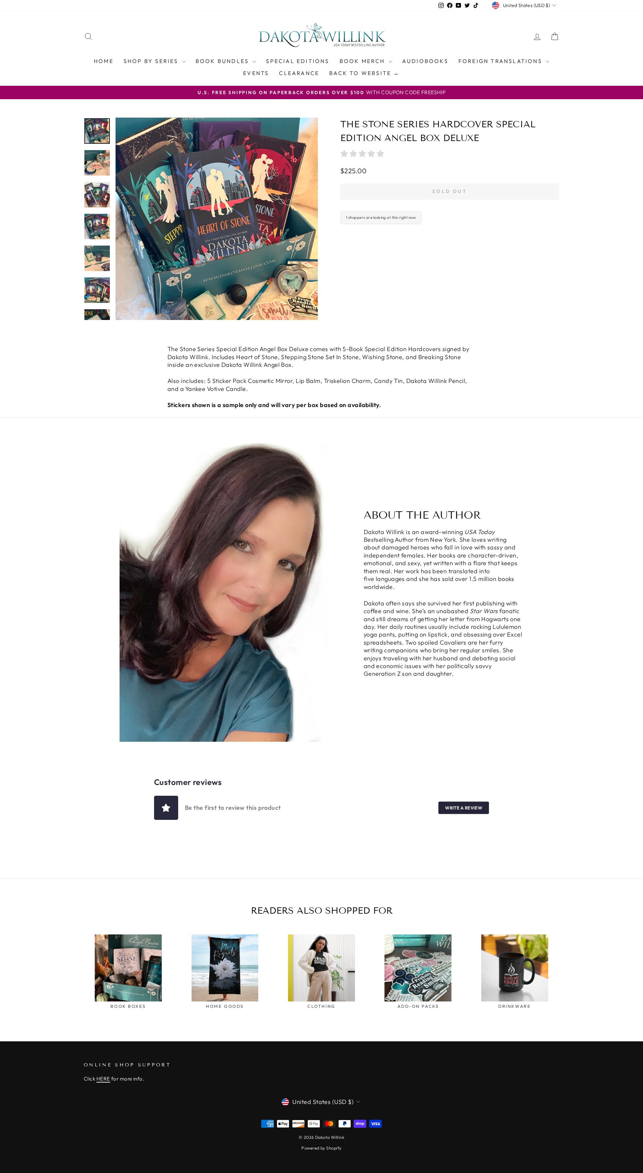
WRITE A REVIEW (463, 807)
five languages (384, 579)
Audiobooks (425, 61)
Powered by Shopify (321, 1148)
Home (104, 61)
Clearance (299, 73)
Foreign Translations (501, 61)
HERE (103, 1079)
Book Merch (363, 61)
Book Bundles (223, 61)
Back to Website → (364, 73)
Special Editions (297, 61)
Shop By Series (152, 61)
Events (256, 73)
